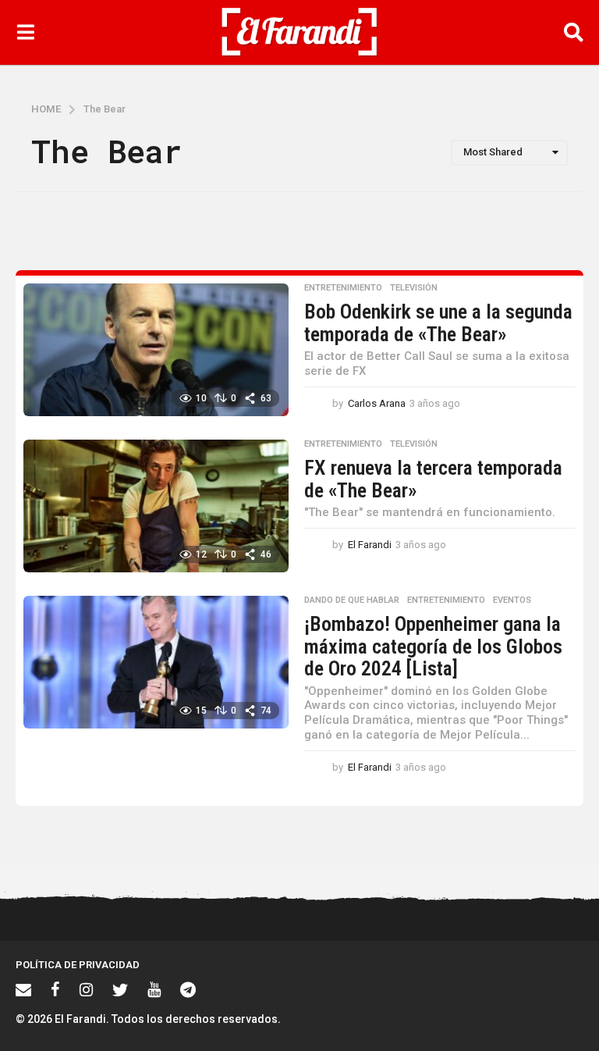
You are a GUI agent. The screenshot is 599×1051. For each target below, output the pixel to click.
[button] (25, 32)
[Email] (23, 989)
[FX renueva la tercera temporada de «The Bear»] (156, 506)
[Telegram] (188, 989)
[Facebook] (55, 989)
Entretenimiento (343, 288)
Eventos (512, 600)
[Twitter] (120, 989)
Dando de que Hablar (351, 600)
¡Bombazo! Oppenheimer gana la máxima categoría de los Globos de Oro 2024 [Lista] (433, 646)
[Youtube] (154, 989)
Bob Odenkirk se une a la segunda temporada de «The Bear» (438, 323)
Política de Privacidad (78, 965)
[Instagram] (86, 989)
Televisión (414, 288)
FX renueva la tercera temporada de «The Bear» (433, 479)
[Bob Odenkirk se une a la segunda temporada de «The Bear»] (156, 349)
